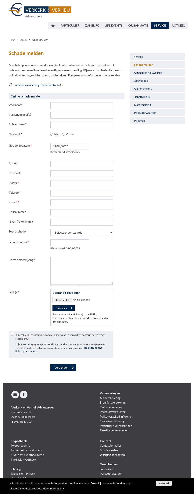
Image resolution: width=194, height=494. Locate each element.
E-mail (14, 202)
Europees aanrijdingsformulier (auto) (37, 85)
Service (23, 39)
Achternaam (18, 124)
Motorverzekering (111, 407)
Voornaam (15, 105)
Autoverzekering (110, 398)
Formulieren (107, 469)
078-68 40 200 (22, 421)
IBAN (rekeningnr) (21, 221)
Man (56, 134)
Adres (13, 163)
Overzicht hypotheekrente (27, 454)
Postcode (15, 173)
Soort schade (18, 231)
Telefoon (14, 192)
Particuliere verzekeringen (116, 425)
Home (12, 39)
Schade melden (109, 450)
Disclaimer (17, 473)
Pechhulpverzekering (113, 411)
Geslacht (15, 134)
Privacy (30, 473)
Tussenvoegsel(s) (20, 114)
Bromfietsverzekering (113, 402)
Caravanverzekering (112, 421)
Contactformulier (110, 445)
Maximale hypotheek (23, 459)
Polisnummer (17, 212)
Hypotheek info (20, 445)
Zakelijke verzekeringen (114, 430)
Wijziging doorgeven (112, 454)
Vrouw (70, 134)
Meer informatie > (53, 488)
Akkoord (164, 483)
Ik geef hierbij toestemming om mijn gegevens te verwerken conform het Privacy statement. (60, 336)
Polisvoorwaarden (111, 473)
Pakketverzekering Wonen (116, 416)
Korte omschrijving (22, 260)
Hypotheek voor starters (26, 450)
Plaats (14, 183)
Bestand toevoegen (66, 292)
